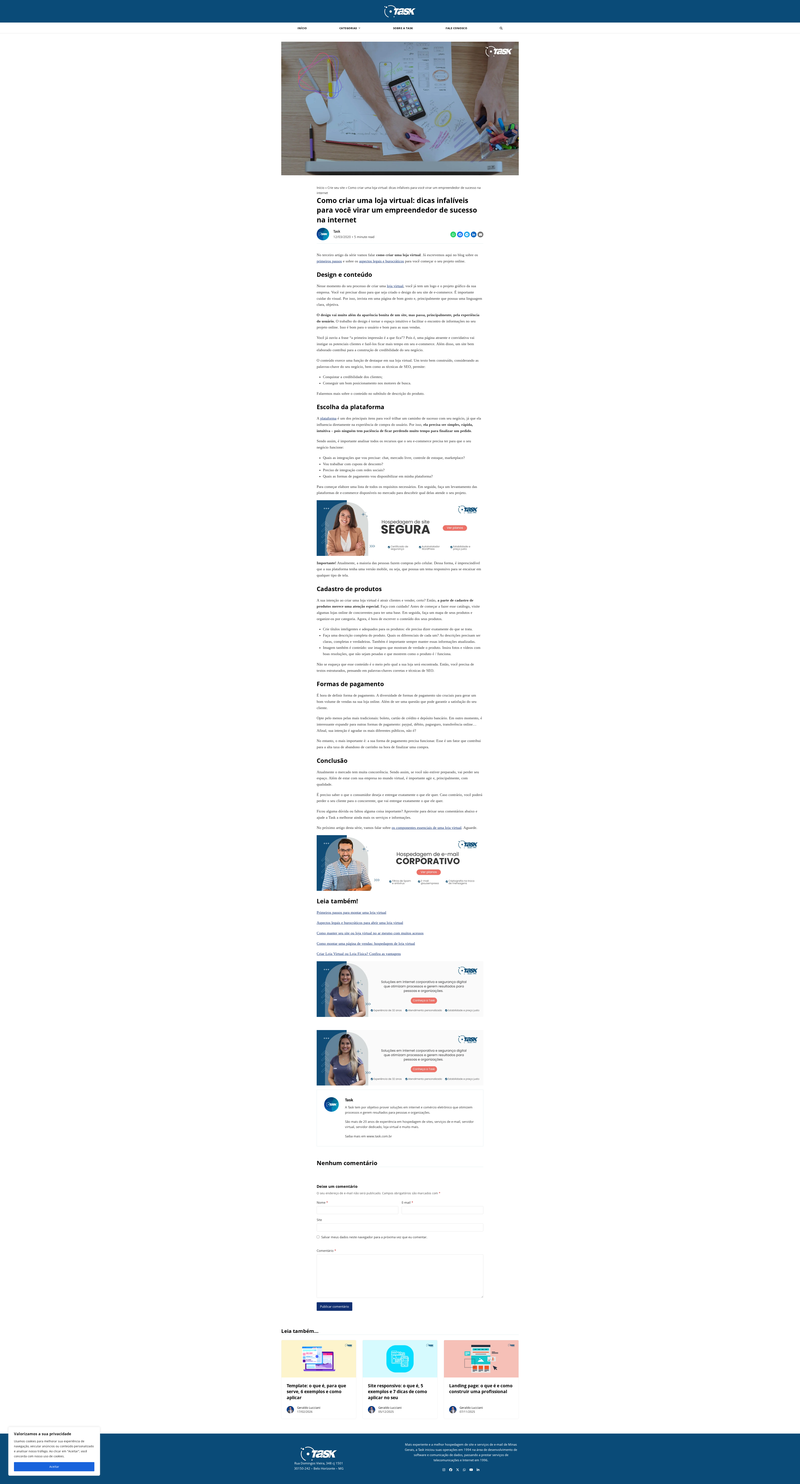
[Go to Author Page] (323, 233)
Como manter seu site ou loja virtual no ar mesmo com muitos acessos (370, 933)
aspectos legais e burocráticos (381, 261)
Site (319, 1220)
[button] (501, 28)
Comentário (326, 1250)
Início (320, 188)
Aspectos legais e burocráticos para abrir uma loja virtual (360, 923)
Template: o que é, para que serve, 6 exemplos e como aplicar (316, 1391)
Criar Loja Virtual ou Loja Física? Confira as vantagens (359, 954)
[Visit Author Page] (331, 1104)
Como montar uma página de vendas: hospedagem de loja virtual (366, 943)
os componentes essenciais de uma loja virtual (426, 828)
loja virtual (395, 286)
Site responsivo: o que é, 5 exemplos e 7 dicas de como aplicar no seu (397, 1391)
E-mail (407, 1202)
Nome (322, 1202)
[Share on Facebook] (460, 234)
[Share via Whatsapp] (453, 234)
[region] (54, 1451)
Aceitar (54, 1467)
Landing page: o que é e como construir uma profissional (480, 1389)
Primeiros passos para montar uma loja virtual (351, 912)
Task (336, 231)
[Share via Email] (480, 234)
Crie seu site (336, 188)
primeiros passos (329, 261)
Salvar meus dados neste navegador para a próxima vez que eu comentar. (374, 1237)
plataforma (328, 418)
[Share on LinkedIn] (474, 234)
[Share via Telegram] (467, 234)
